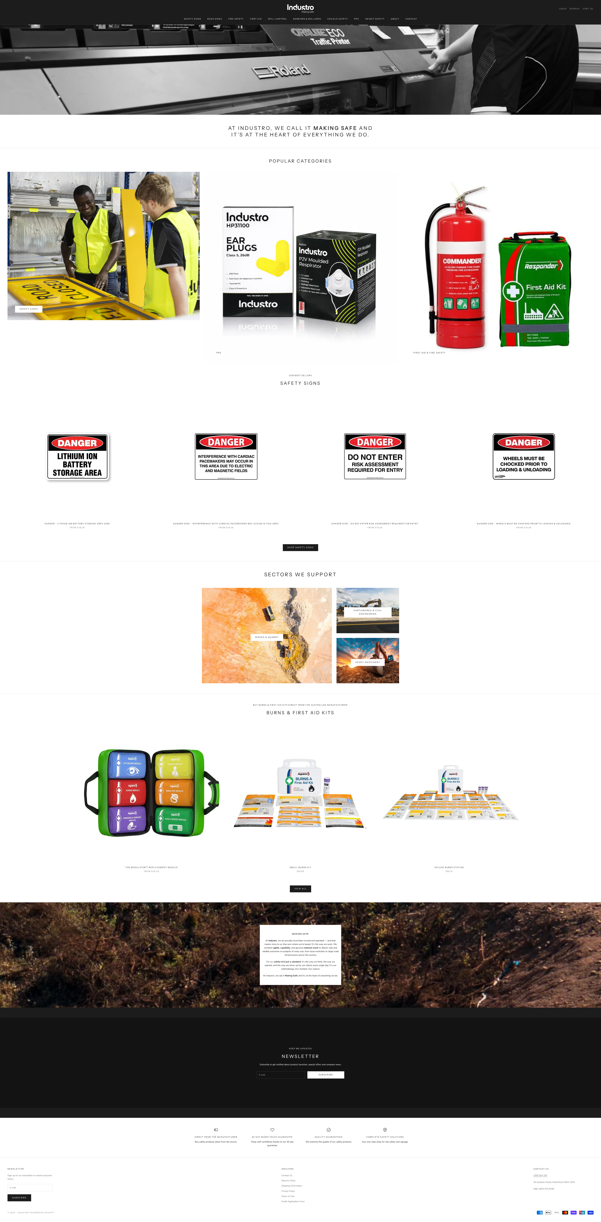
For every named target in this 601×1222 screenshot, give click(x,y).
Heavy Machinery (367, 662)
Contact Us (286, 1175)
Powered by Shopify (42, 1213)
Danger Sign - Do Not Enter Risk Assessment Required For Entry (374, 523)
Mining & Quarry (267, 637)
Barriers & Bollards (307, 19)
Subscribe (326, 1074)
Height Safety (375, 19)
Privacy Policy (288, 1191)
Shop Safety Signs (300, 547)
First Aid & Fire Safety (429, 352)
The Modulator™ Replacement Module (151, 867)
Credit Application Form (293, 1201)
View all (300, 888)
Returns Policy (288, 1180)
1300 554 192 (540, 1175)
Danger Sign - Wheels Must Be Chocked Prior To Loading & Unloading (523, 523)
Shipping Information (291, 1185)
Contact (411, 19)
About (395, 19)
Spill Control (277, 19)
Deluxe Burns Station (449, 867)
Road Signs (214, 19)
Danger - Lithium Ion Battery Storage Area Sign (77, 523)
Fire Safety (236, 19)
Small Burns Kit (300, 867)
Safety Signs (192, 19)
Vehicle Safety (337, 19)
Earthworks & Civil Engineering (368, 612)
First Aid (256, 19)
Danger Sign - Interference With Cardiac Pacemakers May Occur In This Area (226, 523)
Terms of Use (287, 1196)
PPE (356, 19)
